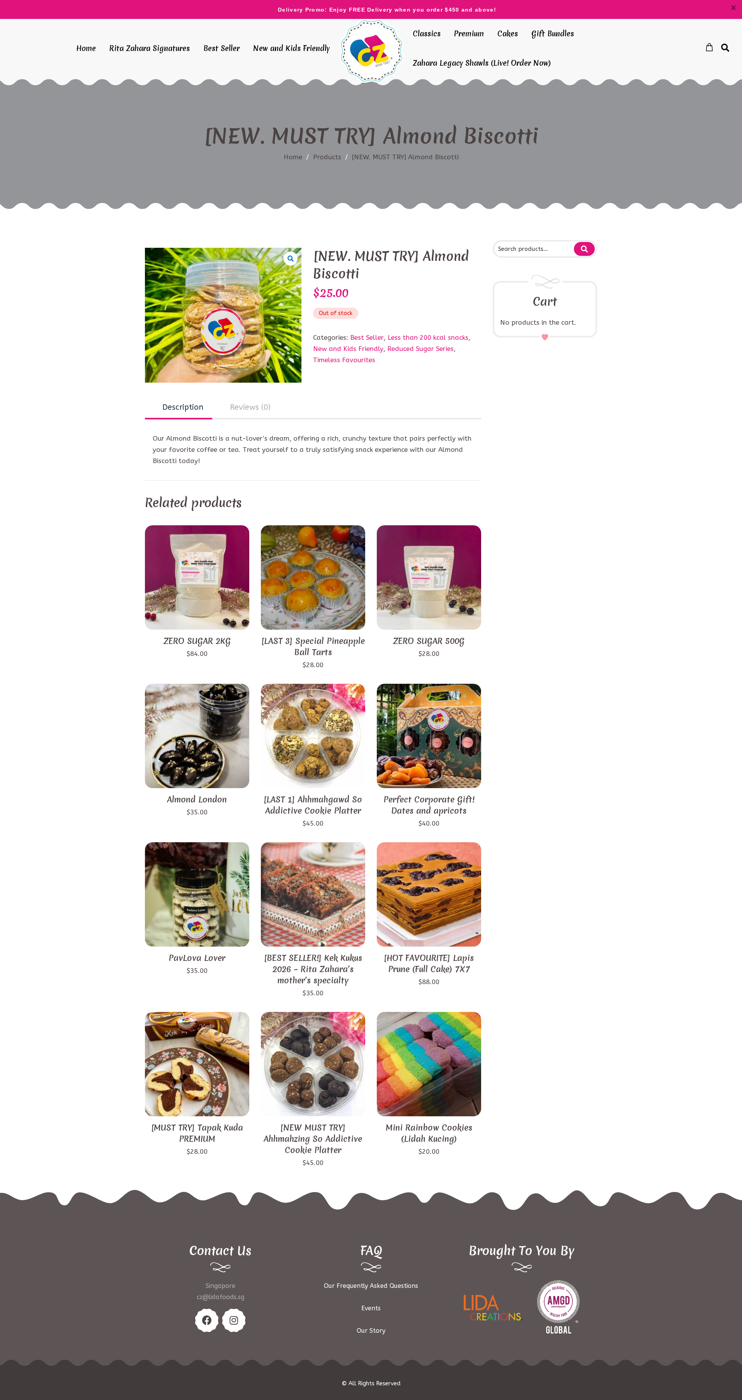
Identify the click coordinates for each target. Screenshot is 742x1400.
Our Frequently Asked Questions (371, 1285)
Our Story (371, 1330)
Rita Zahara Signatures (149, 48)
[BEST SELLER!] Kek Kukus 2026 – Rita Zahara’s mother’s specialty (313, 969)
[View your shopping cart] (709, 47)
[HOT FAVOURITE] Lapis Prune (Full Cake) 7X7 (429, 963)
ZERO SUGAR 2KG (197, 641)
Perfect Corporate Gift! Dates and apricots (429, 805)
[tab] (178, 408)
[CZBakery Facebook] (206, 1320)
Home (86, 48)
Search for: (584, 249)
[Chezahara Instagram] (233, 1320)
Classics (427, 34)
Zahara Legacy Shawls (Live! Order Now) (482, 63)
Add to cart (197, 616)
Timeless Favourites (344, 360)
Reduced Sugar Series (420, 349)
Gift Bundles (552, 34)
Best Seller (221, 48)
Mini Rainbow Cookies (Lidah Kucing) (429, 1133)
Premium (469, 34)
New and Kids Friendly (291, 48)
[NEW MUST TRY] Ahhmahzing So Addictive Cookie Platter (313, 1139)
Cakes (507, 34)
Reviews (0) (250, 407)
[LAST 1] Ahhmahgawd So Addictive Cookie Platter (313, 805)
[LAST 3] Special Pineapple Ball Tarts (313, 646)
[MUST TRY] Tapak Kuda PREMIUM (197, 1133)
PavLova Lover (196, 958)
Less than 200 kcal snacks (428, 337)
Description (182, 407)
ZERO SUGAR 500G (429, 641)
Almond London (197, 799)
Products (330, 157)
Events (371, 1308)
